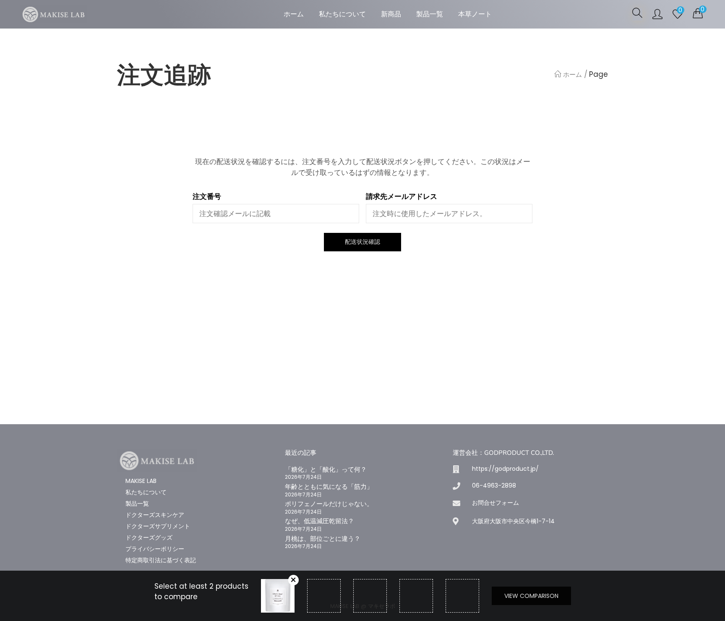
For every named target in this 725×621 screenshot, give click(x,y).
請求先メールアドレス (401, 196)
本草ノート (475, 14)
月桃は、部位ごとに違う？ (322, 538)
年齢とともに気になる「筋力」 (329, 486)
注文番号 (207, 196)
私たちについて (342, 14)
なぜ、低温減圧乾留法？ (319, 521)
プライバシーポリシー (154, 549)
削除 (293, 580)
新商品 (391, 14)
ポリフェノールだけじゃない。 (329, 503)
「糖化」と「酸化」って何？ (326, 469)
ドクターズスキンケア (154, 515)
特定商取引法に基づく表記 (160, 560)
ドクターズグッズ (148, 537)
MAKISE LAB (140, 481)
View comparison (531, 596)
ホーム (294, 14)
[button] (698, 13)
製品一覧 (429, 14)
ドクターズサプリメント (157, 526)
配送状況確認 (362, 242)
